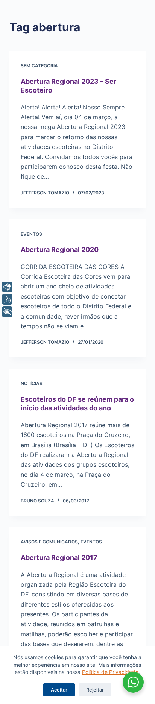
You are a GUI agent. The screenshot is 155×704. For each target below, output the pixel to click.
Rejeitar (95, 690)
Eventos (31, 234)
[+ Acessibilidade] (7, 311)
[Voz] (7, 299)
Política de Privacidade (110, 672)
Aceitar (59, 690)
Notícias (32, 383)
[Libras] (7, 287)
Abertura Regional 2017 (59, 557)
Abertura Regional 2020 (60, 249)
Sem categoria (39, 65)
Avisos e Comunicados (49, 542)
